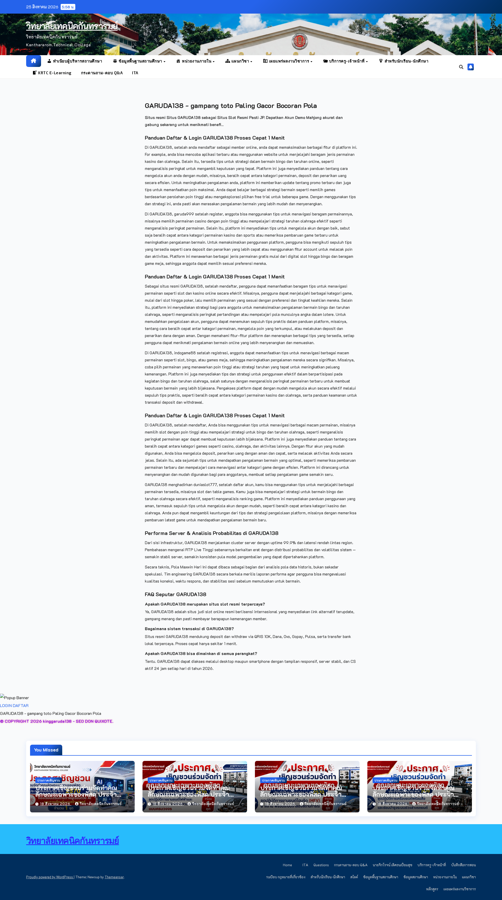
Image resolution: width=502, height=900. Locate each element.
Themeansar (114, 877)
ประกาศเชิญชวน (48, 780)
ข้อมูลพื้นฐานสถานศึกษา (380, 877)
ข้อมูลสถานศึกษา (415, 877)
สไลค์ (354, 877)
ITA (135, 72)
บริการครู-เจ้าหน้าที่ (432, 865)
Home (287, 865)
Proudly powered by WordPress (50, 877)
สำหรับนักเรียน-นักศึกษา (328, 877)
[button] (461, 67)
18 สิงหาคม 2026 (55, 803)
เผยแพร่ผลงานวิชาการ (459, 889)
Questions (321, 865)
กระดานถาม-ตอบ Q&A (102, 72)
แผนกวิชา (469, 877)
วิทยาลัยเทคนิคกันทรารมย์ (72, 26)
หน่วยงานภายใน (445, 877)
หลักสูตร (432, 889)
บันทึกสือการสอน (463, 865)
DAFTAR (20, 705)
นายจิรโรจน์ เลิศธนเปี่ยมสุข (392, 865)
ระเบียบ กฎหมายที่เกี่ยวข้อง (285, 877)
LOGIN (6, 705)
